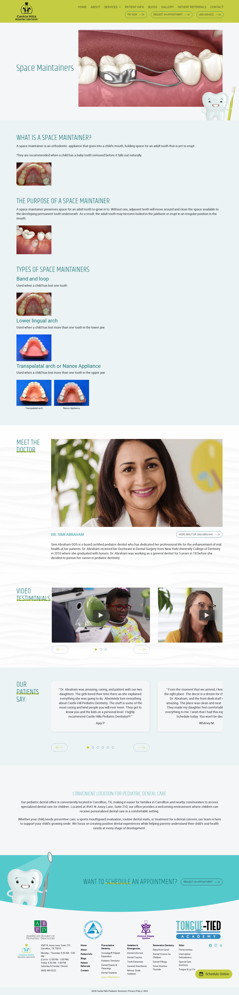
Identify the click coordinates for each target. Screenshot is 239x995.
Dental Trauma (134, 957)
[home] (26, 11)
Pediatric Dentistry (110, 960)
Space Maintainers (110, 977)
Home (84, 945)
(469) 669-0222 (48, 970)
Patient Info (86, 954)
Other (181, 945)
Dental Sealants (109, 972)
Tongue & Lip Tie (187, 969)
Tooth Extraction (135, 961)
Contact (85, 970)
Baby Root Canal (161, 949)
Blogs (83, 958)
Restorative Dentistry (163, 945)
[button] (112, 7)
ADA (145, 991)
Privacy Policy (135, 991)
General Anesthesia (137, 966)
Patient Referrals (85, 964)
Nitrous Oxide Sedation (133, 972)
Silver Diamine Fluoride (160, 968)
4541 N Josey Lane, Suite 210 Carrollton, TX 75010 (55, 947)
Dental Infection (135, 953)
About (84, 949)
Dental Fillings (160, 961)
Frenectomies (185, 949)
